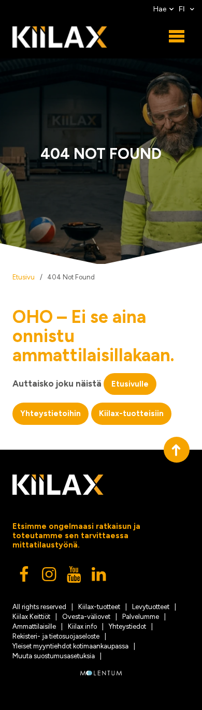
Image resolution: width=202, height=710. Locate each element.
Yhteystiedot (127, 626)
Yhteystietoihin (50, 413)
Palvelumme (140, 616)
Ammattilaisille (34, 626)
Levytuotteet (150, 607)
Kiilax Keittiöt (31, 616)
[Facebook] (24, 577)
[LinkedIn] (99, 577)
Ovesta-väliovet (86, 616)
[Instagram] (49, 577)
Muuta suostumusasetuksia (53, 656)
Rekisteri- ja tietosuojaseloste (55, 636)
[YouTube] (74, 577)
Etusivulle (130, 384)
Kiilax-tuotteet (99, 607)
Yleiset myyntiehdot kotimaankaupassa (70, 646)
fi (183, 9)
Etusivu (23, 277)
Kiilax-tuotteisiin (131, 413)
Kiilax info (82, 626)
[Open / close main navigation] (176, 36)
